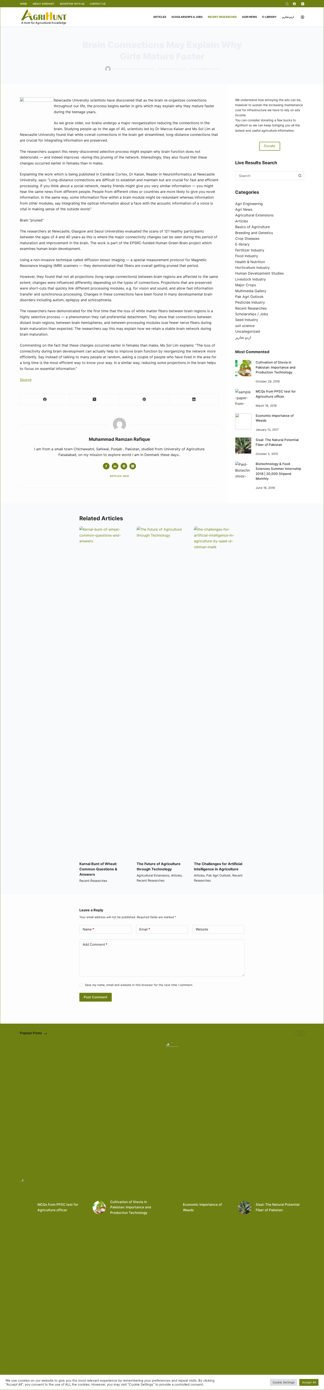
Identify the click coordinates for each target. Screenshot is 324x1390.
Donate (269, 146)
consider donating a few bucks (270, 120)
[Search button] (300, 176)
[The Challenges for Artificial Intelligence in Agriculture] (219, 691)
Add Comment (95, 944)
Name (88, 929)
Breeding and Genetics (254, 233)
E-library (269, 16)
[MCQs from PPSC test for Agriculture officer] (243, 397)
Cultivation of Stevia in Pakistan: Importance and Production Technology (275, 367)
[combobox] (266, 175)
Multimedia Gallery (250, 291)
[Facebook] (294, 3)
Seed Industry (246, 320)
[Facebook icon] (106, 466)
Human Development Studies (259, 273)
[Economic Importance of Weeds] (243, 421)
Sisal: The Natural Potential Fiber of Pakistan (278, 1207)
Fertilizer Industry (249, 250)
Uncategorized (247, 331)
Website (202, 929)
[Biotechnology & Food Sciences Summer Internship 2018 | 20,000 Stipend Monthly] (243, 469)
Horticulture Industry (252, 267)
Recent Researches (222, 16)
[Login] (302, 17)
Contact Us (98, 3)
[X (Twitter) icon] (132, 466)
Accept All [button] (309, 1382)
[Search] (287, 3)
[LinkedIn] (194, 399)
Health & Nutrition (250, 262)
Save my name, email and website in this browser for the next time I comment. (139, 985)
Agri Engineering (249, 203)
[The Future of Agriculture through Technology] (162, 691)
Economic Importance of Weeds (202, 1207)
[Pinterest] (144, 399)
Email (144, 929)
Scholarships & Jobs (187, 16)
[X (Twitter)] (302, 3)
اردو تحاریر (288, 16)
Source (26, 379)
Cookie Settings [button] (283, 1382)
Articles (159, 16)
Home (23, 3)
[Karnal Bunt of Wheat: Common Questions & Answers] (104, 691)
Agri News (249, 16)
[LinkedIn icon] (115, 466)
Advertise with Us (72, 3)
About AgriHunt (43, 3)
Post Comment (95, 997)
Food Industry (246, 256)
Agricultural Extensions (254, 215)
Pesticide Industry (250, 302)
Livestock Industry (250, 279)
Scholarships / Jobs (251, 314)
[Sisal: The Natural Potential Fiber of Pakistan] (243, 445)
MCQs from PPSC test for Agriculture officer (57, 1207)
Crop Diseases (247, 238)
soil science (245, 325)
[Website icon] (124, 466)
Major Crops (245, 285)
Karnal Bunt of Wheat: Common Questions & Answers (98, 869)
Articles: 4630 (119, 476)
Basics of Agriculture (252, 227)
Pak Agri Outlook (249, 296)
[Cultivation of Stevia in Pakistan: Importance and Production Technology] (243, 368)
